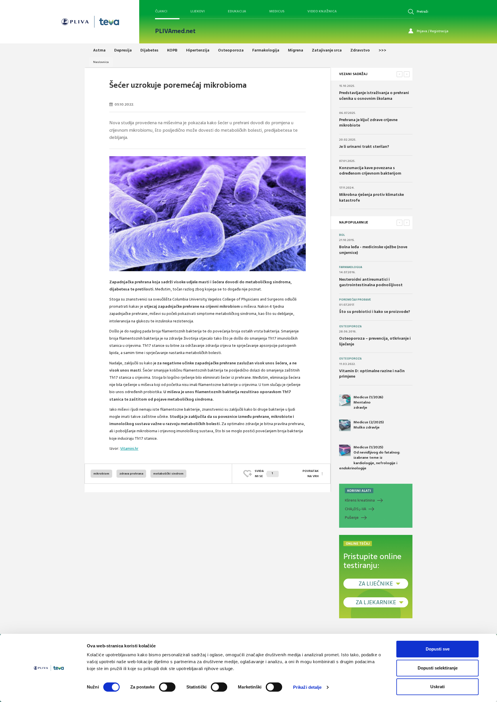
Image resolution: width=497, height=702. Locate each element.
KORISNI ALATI (359, 491)
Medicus (276, 11)
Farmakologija (350, 267)
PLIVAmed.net (175, 31)
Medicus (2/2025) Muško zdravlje (368, 425)
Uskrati (437, 686)
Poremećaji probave (355, 299)
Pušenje (352, 517)
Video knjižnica (322, 11)
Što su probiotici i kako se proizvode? (374, 311)
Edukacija (237, 11)
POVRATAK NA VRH (311, 473)
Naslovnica (101, 62)
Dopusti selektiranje (438, 667)
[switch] (167, 687)
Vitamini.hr (129, 448)
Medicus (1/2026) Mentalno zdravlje (368, 402)
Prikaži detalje (307, 687)
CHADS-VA (355, 509)
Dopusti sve (438, 648)
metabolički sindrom (168, 473)
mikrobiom (101, 473)
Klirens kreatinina (360, 500)
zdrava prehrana (131, 473)
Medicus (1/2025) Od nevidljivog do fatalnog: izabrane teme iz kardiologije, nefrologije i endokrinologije (369, 457)
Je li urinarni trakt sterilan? (364, 146)
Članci (161, 11)
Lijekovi (197, 11)
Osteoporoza (350, 326)
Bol (342, 235)
